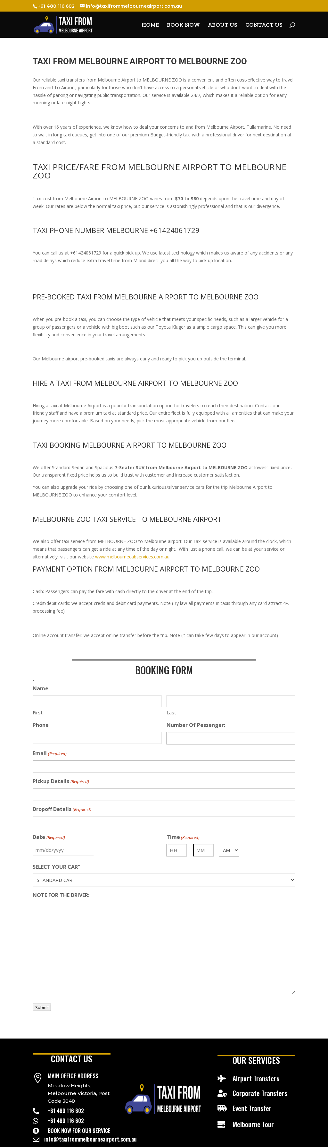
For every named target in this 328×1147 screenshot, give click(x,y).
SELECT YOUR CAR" (56, 866)
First (38, 712)
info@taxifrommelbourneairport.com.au (90, 1139)
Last (171, 712)
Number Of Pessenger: (196, 725)
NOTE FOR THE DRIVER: (61, 895)
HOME (150, 25)
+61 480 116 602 (66, 1111)
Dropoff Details (62, 809)
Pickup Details (61, 781)
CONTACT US (264, 25)
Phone (41, 725)
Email (49, 753)
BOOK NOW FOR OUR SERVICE (79, 1130)
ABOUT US (222, 25)
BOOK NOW (183, 25)
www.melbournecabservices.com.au (132, 557)
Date (49, 837)
